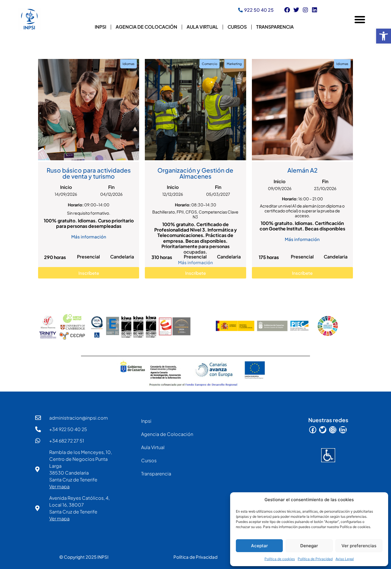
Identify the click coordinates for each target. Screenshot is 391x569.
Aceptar (259, 545)
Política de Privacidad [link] (315, 559)
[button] (359, 19)
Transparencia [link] (275, 27)
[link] (383, 36)
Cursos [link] (237, 27)
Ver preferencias (358, 545)
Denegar (309, 545)
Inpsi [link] (100, 27)
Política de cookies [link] (279, 559)
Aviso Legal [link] (344, 559)
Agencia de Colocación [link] (146, 27)
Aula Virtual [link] (202, 27)
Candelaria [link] (122, 257)
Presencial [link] (88, 257)
